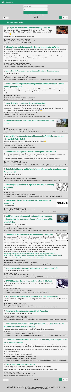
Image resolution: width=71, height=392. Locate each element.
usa (20, 22)
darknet (11, 288)
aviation (13, 316)
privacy (19, 95)
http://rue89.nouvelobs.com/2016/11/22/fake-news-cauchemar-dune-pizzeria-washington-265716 (30, 212)
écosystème (20, 356)
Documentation (43, 389)
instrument (27, 39)
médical (17, 227)
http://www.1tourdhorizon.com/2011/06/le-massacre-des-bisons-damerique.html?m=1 (27, 116)
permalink (20, 41)
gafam (28, 63)
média (18, 331)
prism (15, 303)
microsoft (22, 63)
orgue (13, 39)
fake (7, 208)
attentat (8, 331)
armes (11, 177)
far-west (34, 112)
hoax (11, 208)
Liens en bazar (8, 2)
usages (17, 260)
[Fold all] (7, 18)
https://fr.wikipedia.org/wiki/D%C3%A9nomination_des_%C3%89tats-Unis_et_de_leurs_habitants (30, 264)
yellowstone (29, 356)
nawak (23, 227)
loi (20, 161)
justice (15, 273)
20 (60, 17)
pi (9, 192)
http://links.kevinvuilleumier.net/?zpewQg (29, 258)
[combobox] (35, 9)
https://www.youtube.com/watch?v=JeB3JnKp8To (18, 43)
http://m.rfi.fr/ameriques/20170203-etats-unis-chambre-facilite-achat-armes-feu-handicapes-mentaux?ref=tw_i (34, 180)
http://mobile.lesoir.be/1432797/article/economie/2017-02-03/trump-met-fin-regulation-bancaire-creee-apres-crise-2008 (36, 165)
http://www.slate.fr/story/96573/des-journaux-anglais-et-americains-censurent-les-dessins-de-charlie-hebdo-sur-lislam (36, 335)
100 (67, 17)
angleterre (34, 331)
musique (8, 39)
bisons (17, 112)
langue (11, 260)
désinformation (18, 208)
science (11, 144)
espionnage (25, 76)
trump (7, 161)
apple (26, 316)
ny (6, 76)
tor (22, 372)
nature (22, 112)
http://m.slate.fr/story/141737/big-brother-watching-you (19, 99)
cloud (12, 63)
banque (16, 161)
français (22, 260)
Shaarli (10, 387)
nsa (20, 76)
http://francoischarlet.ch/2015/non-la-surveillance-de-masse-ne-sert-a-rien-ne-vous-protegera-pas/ (31, 307)
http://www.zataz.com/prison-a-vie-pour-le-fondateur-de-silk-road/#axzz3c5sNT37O (27, 292)
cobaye (28, 144)
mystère (11, 76)
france (13, 331)
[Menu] (69, 2)
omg (22, 39)
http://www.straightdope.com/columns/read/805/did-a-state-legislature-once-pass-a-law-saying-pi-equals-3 (33, 196)
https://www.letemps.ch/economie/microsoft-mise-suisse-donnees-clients (24, 66)
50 (63, 17)
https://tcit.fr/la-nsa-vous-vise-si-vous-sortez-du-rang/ (19, 375)
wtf (13, 192)
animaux (28, 112)
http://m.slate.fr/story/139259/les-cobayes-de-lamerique (20, 147)
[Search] (35, 12)
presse (24, 331)
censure (40, 331)
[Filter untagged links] (4, 18)
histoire (8, 112)
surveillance (9, 303)
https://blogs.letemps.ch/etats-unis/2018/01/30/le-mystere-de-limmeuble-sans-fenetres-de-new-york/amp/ (33, 79)
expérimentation (19, 144)
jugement (17, 288)
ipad (18, 316)
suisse (7, 63)
